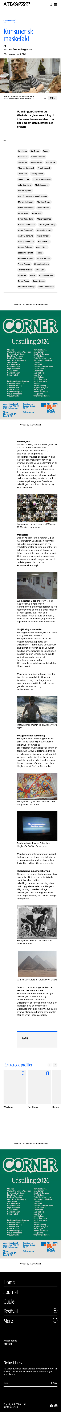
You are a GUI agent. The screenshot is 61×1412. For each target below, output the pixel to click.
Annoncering (10, 1341)
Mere (8, 1321)
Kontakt (8, 1344)
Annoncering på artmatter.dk (30, 425)
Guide (9, 1301)
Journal (11, 1292)
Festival (11, 1311)
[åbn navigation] (55, 4)
